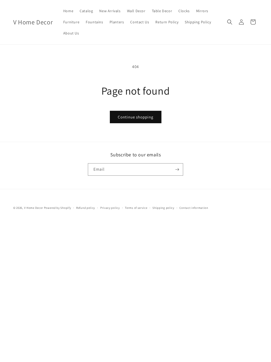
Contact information (193, 208)
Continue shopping (135, 117)
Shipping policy (163, 208)
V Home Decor (33, 208)
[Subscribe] (177, 169)
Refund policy (85, 208)
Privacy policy (110, 208)
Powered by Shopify (57, 208)
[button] (230, 22)
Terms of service (136, 208)
